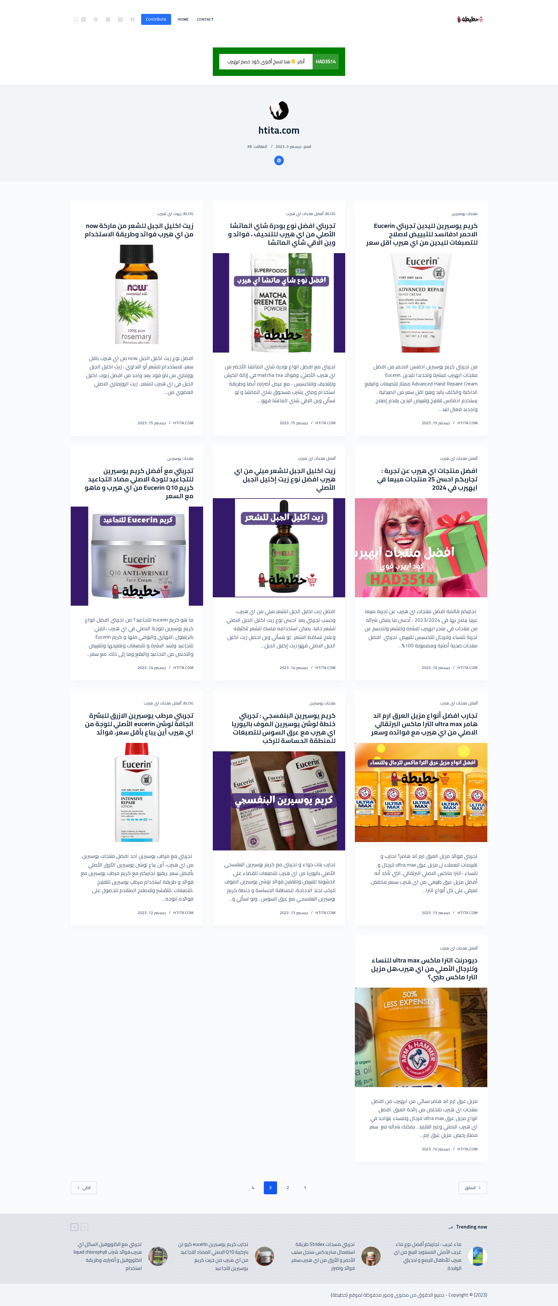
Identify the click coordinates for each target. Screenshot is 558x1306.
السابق (470, 1187)
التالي (86, 1187)
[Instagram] (108, 19)
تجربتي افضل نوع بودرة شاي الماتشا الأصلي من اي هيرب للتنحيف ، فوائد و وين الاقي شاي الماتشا (282, 234)
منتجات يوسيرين (464, 213)
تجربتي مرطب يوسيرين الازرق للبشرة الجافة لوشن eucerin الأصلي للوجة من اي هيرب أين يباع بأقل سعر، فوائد (139, 723)
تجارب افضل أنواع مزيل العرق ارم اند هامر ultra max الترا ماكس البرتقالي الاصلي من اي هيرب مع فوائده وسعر (424, 723)
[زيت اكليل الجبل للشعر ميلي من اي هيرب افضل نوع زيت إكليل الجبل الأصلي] (279, 548)
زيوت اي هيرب (169, 213)
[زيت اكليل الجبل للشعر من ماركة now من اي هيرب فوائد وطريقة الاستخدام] (137, 294)
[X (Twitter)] (120, 19)
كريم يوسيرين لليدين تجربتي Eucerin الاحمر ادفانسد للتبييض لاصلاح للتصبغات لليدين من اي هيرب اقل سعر (422, 234)
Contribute (156, 19)
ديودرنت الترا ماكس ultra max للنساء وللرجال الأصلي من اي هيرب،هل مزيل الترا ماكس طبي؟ (424, 968)
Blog (331, 213)
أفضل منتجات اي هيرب (305, 213)
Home (183, 19)
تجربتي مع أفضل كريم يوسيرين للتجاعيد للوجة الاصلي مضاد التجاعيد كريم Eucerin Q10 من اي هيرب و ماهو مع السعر (139, 483)
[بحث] (76, 19)
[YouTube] (83, 19)
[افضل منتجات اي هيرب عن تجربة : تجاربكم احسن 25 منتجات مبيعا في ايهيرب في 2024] (421, 548)
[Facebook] (132, 19)
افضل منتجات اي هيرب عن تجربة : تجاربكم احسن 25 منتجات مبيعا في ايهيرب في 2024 (427, 479)
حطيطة (339, 1295)
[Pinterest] (96, 19)
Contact (205, 19)
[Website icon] (279, 160)
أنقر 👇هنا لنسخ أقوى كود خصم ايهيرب (266, 61)
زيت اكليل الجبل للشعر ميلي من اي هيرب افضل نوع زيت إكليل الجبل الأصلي (285, 479)
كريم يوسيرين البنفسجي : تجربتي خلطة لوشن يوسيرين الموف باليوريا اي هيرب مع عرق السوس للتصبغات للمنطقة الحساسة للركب (284, 727)
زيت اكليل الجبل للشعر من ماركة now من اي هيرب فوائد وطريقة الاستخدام (139, 230)
